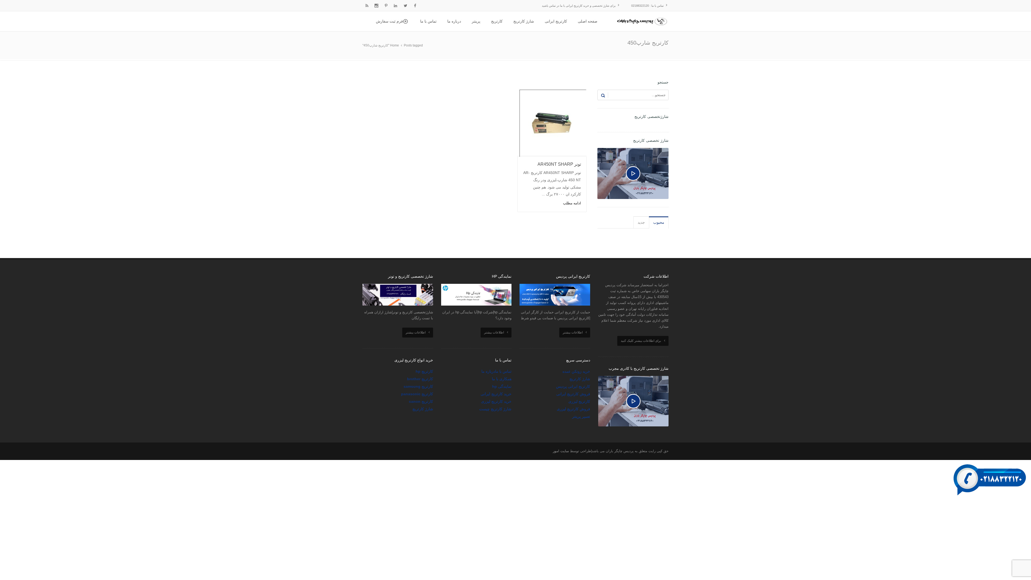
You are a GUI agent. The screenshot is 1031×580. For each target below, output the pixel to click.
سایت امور (561, 451)
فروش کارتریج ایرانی (573, 394)
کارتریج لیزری (579, 401)
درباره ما (488, 371)
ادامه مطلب (572, 203)
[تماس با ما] (990, 463)
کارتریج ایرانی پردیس (573, 386)
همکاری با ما (501, 379)
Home (394, 45)
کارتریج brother (420, 379)
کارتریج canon (421, 401)
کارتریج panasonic (417, 394)
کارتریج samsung (418, 386)
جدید (641, 222)
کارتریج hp (424, 371)
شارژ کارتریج (579, 379)
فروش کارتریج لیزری (573, 409)
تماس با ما (503, 371)
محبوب (658, 222)
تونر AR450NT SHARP (559, 164)
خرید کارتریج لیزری (496, 401)
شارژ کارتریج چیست (495, 409)
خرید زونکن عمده (576, 371)
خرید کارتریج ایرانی (496, 394)
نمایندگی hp (501, 386)
